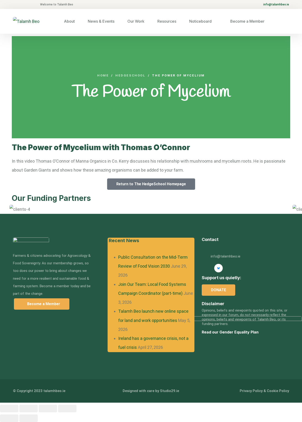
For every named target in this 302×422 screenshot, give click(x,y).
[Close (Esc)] (67, 408)
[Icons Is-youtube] (206, 268)
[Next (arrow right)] (28, 418)
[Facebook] (243, 268)
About (69, 21)
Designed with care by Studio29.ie (151, 391)
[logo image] (26, 21)
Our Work (135, 21)
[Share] (48, 408)
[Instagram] (231, 268)
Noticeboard (200, 21)
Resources (166, 21)
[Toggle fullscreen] (28, 408)
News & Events (101, 21)
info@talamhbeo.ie (276, 4)
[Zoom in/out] (9, 408)
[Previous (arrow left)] (9, 418)
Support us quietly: (221, 277)
